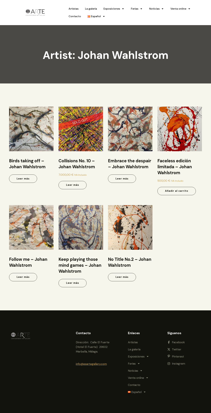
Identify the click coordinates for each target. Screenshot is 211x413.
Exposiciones (112, 8)
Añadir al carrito (176, 191)
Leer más (23, 178)
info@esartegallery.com (91, 364)
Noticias (154, 8)
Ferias (134, 8)
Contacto (75, 16)
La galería (91, 8)
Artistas (73, 8)
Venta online (178, 8)
